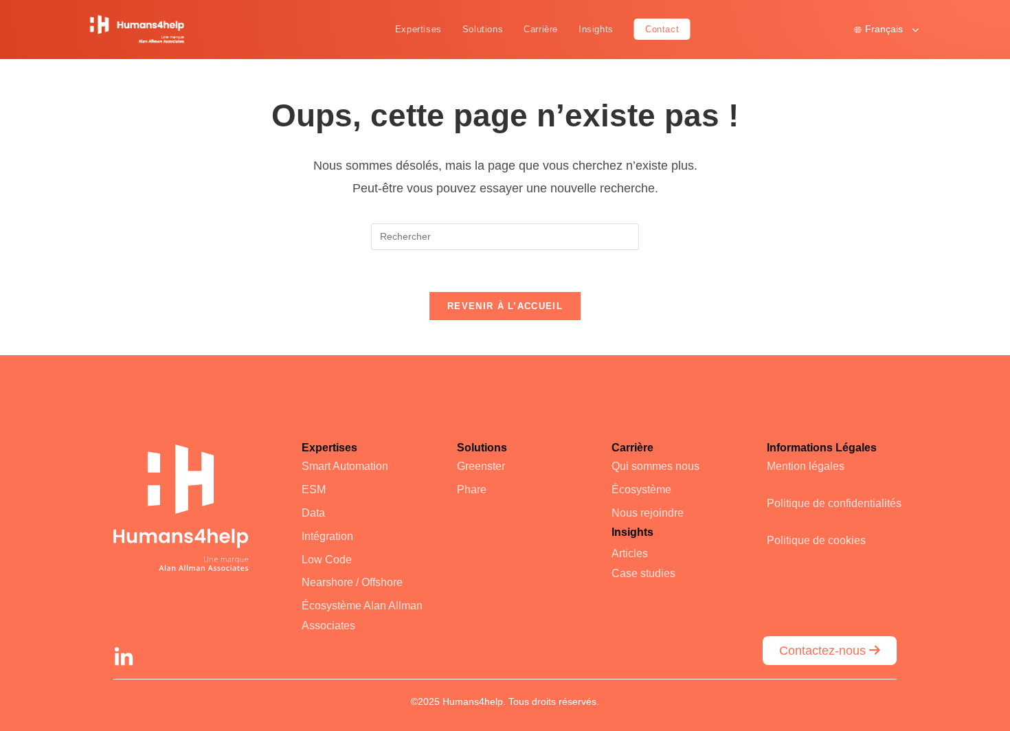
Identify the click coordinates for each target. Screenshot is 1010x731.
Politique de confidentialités (834, 503)
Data (313, 513)
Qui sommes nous (655, 466)
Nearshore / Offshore (352, 582)
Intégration (327, 536)
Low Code (327, 559)
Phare (471, 489)
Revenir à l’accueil (505, 306)
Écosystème (641, 489)
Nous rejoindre (647, 513)
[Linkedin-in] (123, 657)
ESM (314, 489)
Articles (629, 553)
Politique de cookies (816, 540)
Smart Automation (345, 466)
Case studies (643, 573)
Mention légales (805, 466)
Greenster (481, 466)
